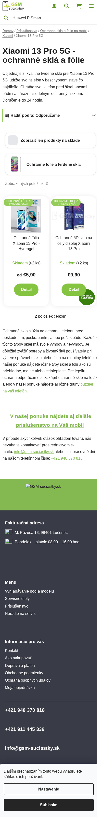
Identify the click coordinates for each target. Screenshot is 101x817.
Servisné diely (17, 599)
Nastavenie (48, 789)
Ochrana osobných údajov (27, 680)
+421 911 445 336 (24, 729)
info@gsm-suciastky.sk (34, 452)
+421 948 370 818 (67, 458)
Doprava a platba (20, 665)
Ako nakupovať (18, 658)
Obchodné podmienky (24, 673)
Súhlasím (48, 805)
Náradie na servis (20, 613)
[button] (50, 140)
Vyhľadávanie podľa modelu (29, 591)
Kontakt (11, 650)
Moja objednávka (20, 688)
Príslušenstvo (16, 606)
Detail (26, 289)
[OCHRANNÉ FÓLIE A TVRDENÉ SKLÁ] (26, 215)
